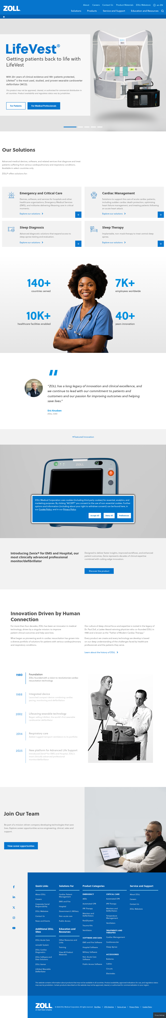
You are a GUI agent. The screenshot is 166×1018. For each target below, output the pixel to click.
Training (62, 947)
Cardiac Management (115, 937)
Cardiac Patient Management (65, 895)
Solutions (76, 10)
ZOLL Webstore (143, 4)
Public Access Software (92, 964)
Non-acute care (65, 916)
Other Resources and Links (68, 941)
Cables (109, 963)
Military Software (90, 952)
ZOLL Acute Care (42, 940)
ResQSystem (88, 920)
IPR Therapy (88, 908)
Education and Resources (144, 10)
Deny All (109, 515)
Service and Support (114, 10)
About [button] (86, 4)
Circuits (109, 968)
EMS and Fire (64, 901)
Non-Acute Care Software (89, 958)
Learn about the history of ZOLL (100, 652)
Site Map (97, 1007)
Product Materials (124, 4)
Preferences (124, 515)
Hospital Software (90, 947)
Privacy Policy (134, 1007)
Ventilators (87, 930)
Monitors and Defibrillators (88, 914)
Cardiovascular (112, 942)
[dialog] (83, 509)
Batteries (110, 959)
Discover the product (99, 571)
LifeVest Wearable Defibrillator (43, 970)
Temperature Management (112, 916)
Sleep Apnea (111, 947)
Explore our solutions (96, 102)
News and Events (42, 921)
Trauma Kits (88, 925)
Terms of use (121, 1007)
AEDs (85, 898)
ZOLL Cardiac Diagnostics (41, 950)
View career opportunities (21, 845)
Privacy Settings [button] (159, 1015)
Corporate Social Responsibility (42, 905)
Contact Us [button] (108, 4)
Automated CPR (89, 903)
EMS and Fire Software (92, 942)
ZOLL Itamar (40, 964)
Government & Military (69, 911)
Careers (96, 4)
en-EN (160, 5)
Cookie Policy (147, 1007)
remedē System (42, 945)
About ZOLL (40, 894)
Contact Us (40, 916)
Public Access (64, 921)
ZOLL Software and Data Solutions (43, 958)
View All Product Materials (66, 953)
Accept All (94, 515)
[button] (158, 5)
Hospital (62, 906)
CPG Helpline (109, 1007)
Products (92, 10)
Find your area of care (127, 102)
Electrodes (110, 973)
